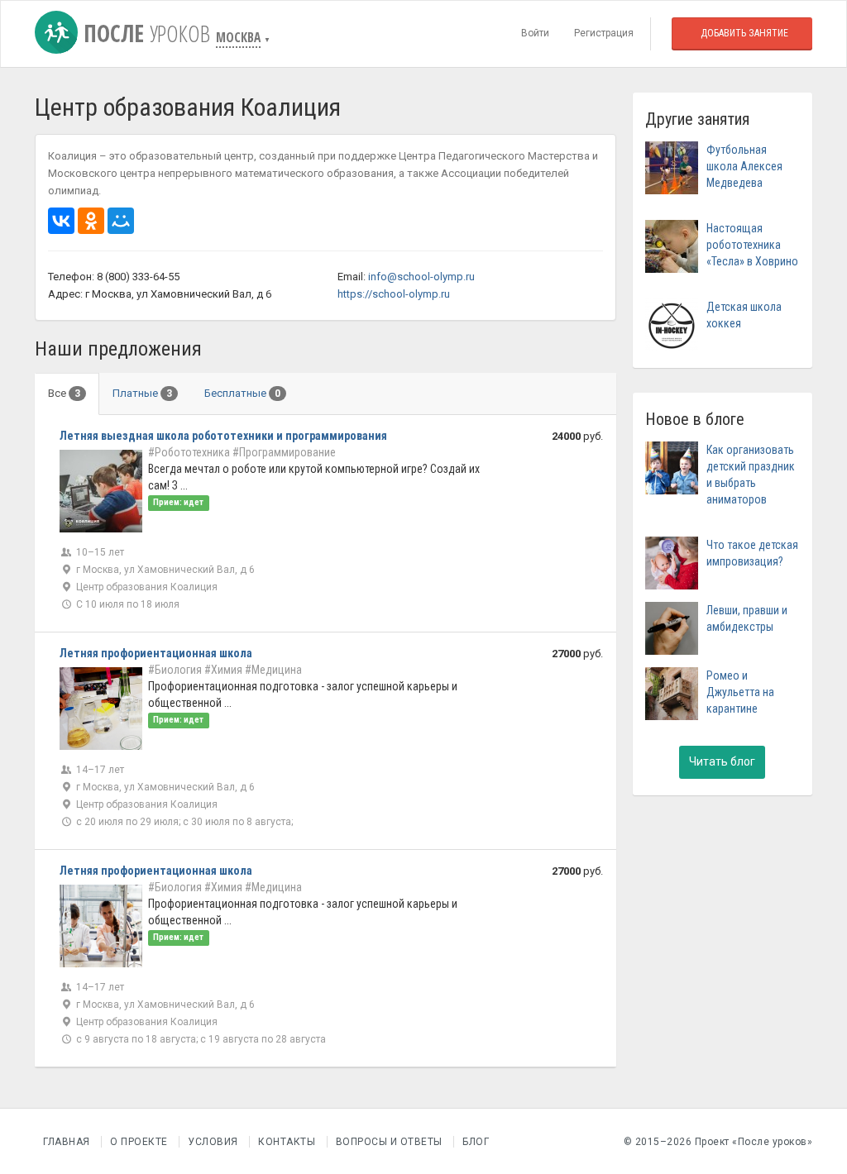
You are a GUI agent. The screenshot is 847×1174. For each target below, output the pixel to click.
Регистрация (604, 33)
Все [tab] (64, 393)
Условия (213, 1142)
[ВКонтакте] (61, 221)
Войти (535, 33)
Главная (66, 1142)
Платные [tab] (142, 393)
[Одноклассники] (91, 221)
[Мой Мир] (121, 221)
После (144, 33)
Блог (475, 1142)
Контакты (286, 1142)
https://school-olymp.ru (393, 294)
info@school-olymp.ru (421, 276)
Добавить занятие (744, 33)
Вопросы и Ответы (389, 1142)
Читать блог (722, 761)
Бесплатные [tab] (242, 393)
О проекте (139, 1142)
